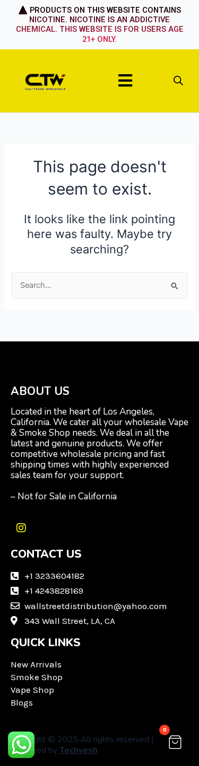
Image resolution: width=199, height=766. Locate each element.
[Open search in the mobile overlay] (178, 80)
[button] (125, 80)
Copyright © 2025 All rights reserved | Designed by (82, 745)
